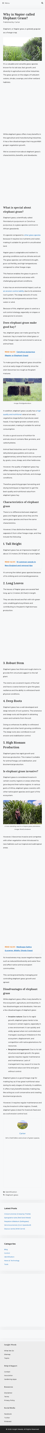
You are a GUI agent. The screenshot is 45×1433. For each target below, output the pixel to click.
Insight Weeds (17, 1429)
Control (7, 1253)
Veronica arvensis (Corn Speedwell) (17, 1225)
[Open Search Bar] (42, 3)
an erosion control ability (13, 291)
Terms (6, 1397)
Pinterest (7, 1421)
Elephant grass (12, 1195)
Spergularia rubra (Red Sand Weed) (17, 1218)
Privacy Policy (9, 1400)
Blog (6, 1249)
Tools (6, 1264)
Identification (11, 1192)
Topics (6, 1358)
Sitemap (7, 1354)
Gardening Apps (10, 1379)
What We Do (9, 1351)
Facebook (8, 1414)
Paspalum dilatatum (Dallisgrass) (16, 1221)
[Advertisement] (22, 109)
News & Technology (11, 1261)
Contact (7, 1372)
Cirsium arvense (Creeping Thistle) (17, 1214)
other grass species (32, 235)
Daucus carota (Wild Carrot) (14, 1229)
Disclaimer (8, 1393)
